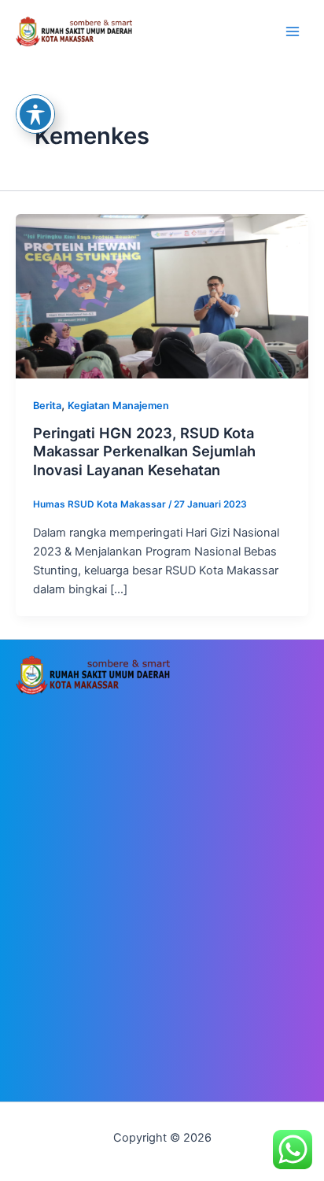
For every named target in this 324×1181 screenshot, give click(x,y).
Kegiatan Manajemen (118, 406)
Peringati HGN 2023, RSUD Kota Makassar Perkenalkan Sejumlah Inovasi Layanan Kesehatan (144, 451)
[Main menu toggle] (292, 31)
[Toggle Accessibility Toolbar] (35, 114)
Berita (47, 406)
